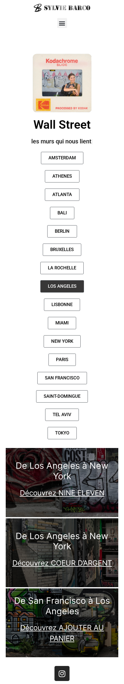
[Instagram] (62, 673)
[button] (62, 23)
